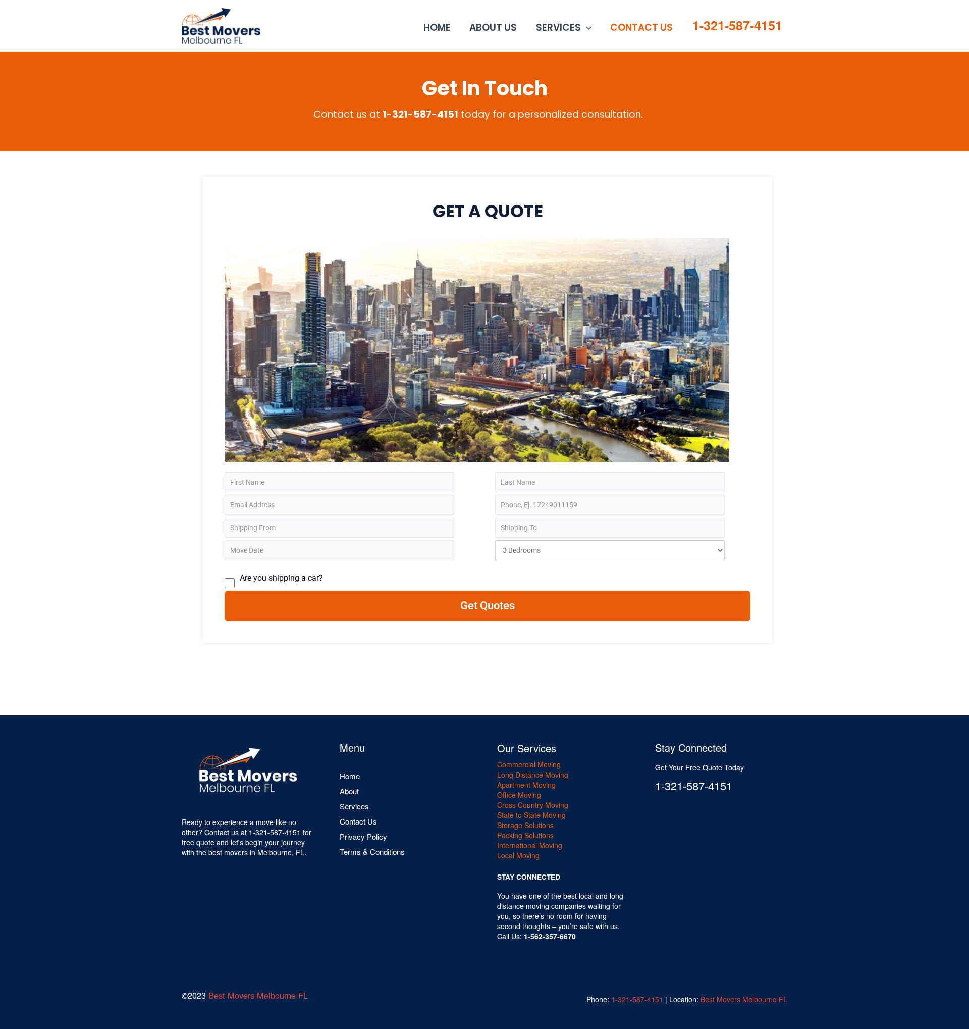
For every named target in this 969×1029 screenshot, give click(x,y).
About (349, 791)
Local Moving (518, 855)
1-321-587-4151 (737, 25)
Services (558, 27)
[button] (586, 28)
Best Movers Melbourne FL (258, 995)
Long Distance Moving (532, 774)
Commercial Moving (529, 764)
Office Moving (519, 795)
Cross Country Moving (532, 805)
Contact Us (641, 27)
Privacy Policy (363, 836)
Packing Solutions (525, 835)
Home (437, 27)
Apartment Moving (526, 785)
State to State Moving (531, 815)
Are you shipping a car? (281, 578)
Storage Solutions (525, 825)
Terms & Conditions (372, 851)
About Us (493, 27)
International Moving (529, 845)
